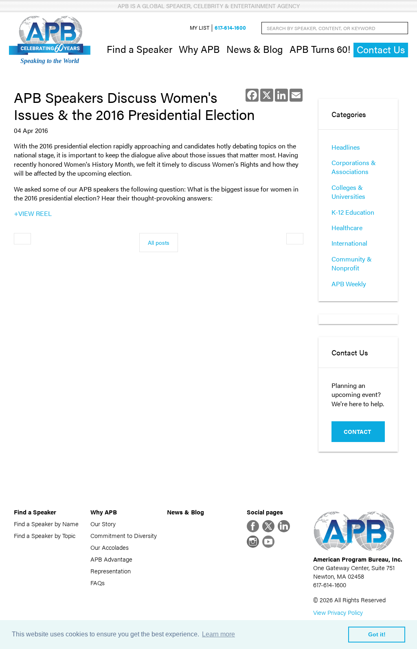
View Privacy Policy (338, 612)
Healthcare (346, 227)
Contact (357, 431)
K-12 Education (352, 212)
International (349, 243)
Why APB (199, 49)
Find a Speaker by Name (46, 523)
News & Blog (254, 49)
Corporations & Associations (353, 167)
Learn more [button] (218, 634)
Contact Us (381, 49)
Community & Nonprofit (351, 263)
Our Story (103, 523)
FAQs (97, 582)
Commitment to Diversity (123, 535)
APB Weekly (348, 283)
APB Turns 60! (320, 49)
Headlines (345, 147)
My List (199, 27)
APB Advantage (111, 559)
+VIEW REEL (33, 213)
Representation (110, 570)
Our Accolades (109, 547)
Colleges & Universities (348, 192)
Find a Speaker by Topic (44, 535)
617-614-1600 (230, 27)
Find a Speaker (139, 49)
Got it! (377, 634)
